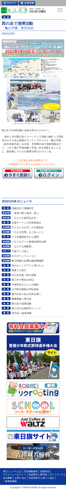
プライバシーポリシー (14, 474)
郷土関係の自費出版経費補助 (28, 260)
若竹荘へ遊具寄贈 (21, 313)
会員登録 (27, 3)
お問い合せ (20, 478)
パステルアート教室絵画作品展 (29, 241)
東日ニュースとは (12, 471)
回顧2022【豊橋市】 (23, 208)
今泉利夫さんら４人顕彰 (25, 284)
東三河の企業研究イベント (26, 308)
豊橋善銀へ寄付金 (21, 298)
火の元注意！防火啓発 (24, 275)
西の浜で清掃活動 (21, 303)
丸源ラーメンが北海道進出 (26, 222)
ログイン (10, 3)
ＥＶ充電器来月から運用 (25, 236)
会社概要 (7, 478)
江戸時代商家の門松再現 (25, 289)
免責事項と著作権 (38, 474)
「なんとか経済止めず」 (25, 217)
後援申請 (44, 471)
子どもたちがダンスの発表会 (28, 227)
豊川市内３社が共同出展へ (26, 294)
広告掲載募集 (31, 471)
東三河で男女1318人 (23, 279)
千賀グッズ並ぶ (20, 251)
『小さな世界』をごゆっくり (28, 232)
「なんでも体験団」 (23, 246)
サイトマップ (56, 474)
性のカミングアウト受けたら (28, 265)
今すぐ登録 (17, 173)
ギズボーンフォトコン (24, 256)
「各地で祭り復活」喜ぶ (25, 213)
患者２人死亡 (19, 270)
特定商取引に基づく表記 (41, 478)
